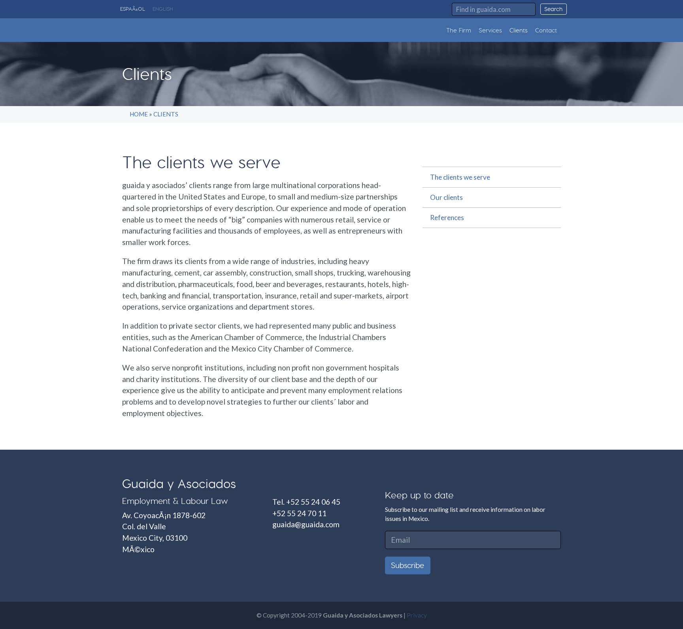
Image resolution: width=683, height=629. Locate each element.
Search (553, 9)
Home (139, 114)
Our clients (446, 197)
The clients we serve (460, 177)
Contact (546, 30)
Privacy (417, 615)
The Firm (458, 30)
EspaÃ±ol (132, 9)
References (447, 217)
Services (490, 30)
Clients (518, 30)
